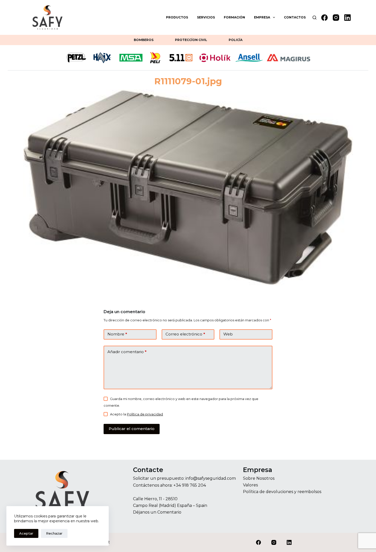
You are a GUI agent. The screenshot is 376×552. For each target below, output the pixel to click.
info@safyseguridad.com (210, 478)
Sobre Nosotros (258, 478)
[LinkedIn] (347, 17)
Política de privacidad (145, 414)
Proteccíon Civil (191, 40)
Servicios (206, 17)
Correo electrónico (185, 334)
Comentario (169, 512)
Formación (234, 17)
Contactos (295, 17)
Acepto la (136, 414)
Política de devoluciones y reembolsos (282, 491)
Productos (177, 17)
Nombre (117, 334)
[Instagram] (336, 17)
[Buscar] (314, 17)
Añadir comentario (127, 351)
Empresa (262, 17)
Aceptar (26, 533)
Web (228, 334)
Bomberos (143, 40)
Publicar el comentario (131, 428)
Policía (235, 40)
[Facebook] (324, 17)
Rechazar (54, 533)
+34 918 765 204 (189, 485)
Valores (250, 485)
